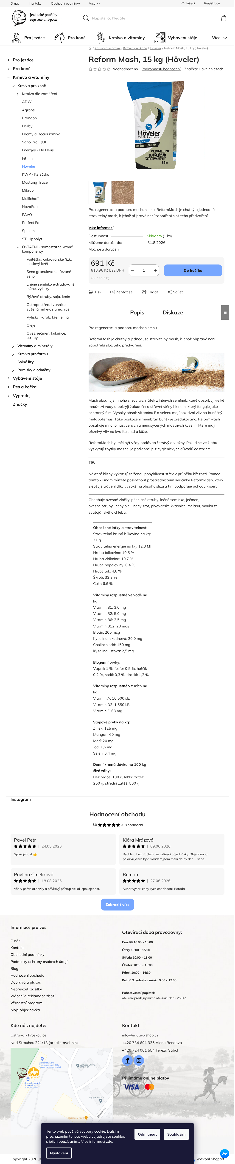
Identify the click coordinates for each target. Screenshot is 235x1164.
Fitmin (27, 158)
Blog (14, 968)
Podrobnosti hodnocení (161, 69)
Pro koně (22, 68)
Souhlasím (176, 1134)
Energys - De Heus (38, 150)
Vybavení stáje (27, 378)
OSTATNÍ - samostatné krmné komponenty (47, 249)
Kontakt (35, 3)
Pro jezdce (23, 60)
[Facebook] (127, 1060)
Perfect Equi (32, 222)
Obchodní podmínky (65, 3)
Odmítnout (147, 1134)
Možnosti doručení (104, 249)
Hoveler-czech (211, 69)
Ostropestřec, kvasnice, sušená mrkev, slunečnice (48, 306)
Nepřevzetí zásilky (26, 989)
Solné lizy (25, 362)
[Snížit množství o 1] (132, 270)
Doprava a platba (26, 982)
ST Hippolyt (32, 239)
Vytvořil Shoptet (210, 1159)
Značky (20, 404)
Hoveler (28, 166)
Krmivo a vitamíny (31, 77)
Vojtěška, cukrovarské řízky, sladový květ (50, 261)
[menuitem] (27, 37)
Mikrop (28, 190)
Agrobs (28, 110)
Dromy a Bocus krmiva (41, 134)
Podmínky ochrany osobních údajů (40, 961)
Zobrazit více (117, 904)
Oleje (31, 325)
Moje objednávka (25, 1010)
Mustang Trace (35, 182)
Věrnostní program (26, 1002)
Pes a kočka (24, 387)
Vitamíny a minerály (35, 345)
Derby (27, 126)
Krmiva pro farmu (32, 354)
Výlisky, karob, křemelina (48, 317)
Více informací (101, 227)
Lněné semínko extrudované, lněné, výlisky (51, 286)
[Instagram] (139, 1060)
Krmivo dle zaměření (39, 93)
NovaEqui (30, 206)
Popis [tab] (137, 312)
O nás (15, 3)
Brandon (29, 118)
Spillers (28, 230)
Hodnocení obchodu (117, 814)
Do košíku (193, 270)
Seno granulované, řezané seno (49, 273)
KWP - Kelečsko (35, 174)
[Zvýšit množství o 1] (155, 270)
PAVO (27, 214)
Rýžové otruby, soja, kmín (48, 296)
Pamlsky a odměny (33, 370)
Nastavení (59, 1153)
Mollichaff (30, 198)
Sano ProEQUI (34, 142)
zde (109, 1141)
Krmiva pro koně (31, 85)
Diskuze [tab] (173, 312)
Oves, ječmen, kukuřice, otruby (46, 335)
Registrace (212, 3)
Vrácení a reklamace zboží (33, 996)
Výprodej (22, 395)
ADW (27, 101)
